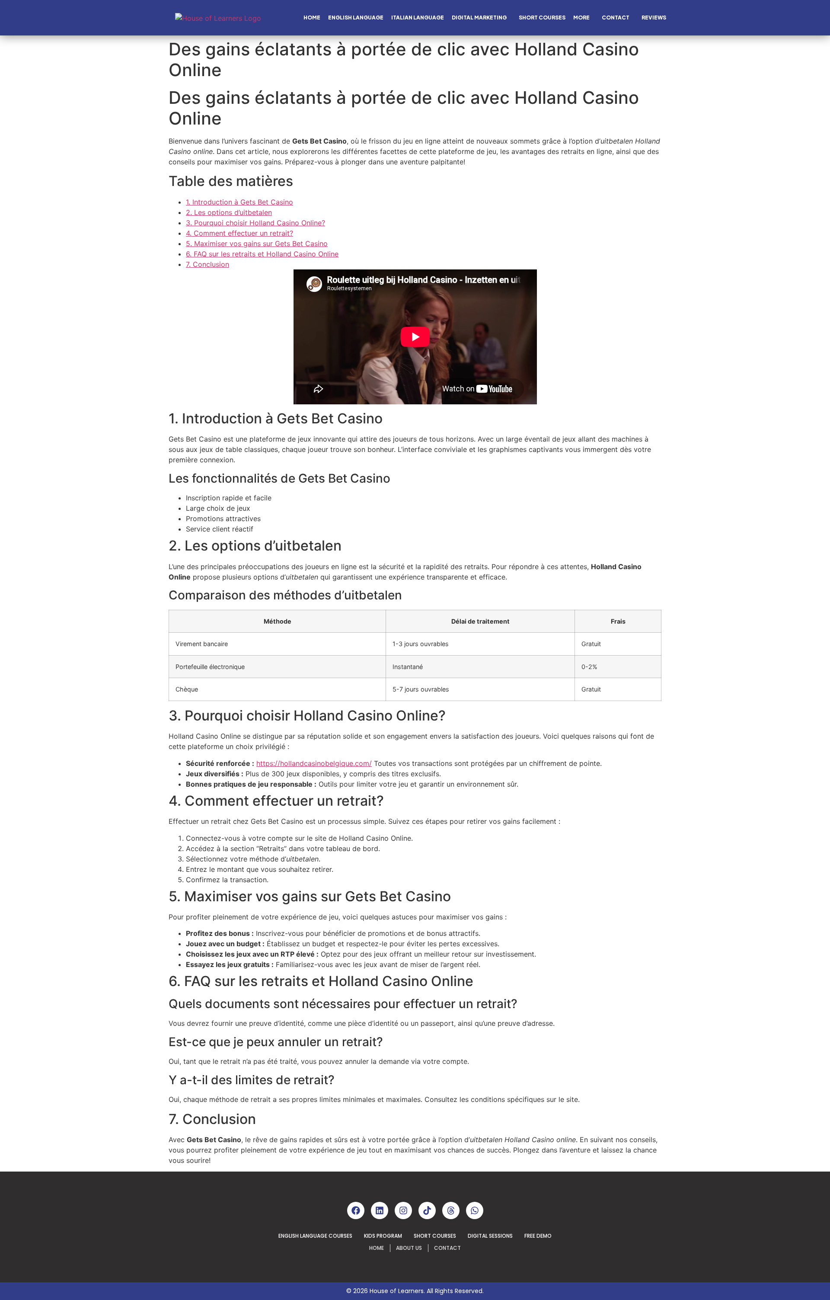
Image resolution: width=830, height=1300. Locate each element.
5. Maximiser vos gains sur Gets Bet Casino (257, 243)
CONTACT (615, 17)
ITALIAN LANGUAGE (417, 17)
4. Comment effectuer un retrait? (239, 233)
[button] (481, 17)
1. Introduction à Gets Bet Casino (239, 202)
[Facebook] (355, 1210)
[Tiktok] (427, 1210)
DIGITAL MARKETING (479, 17)
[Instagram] (403, 1210)
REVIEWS (654, 17)
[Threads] (451, 1210)
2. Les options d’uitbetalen (229, 212)
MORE (581, 17)
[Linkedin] (379, 1210)
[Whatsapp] (474, 1210)
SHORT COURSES (542, 17)
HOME (311, 17)
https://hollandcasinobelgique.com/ (314, 763)
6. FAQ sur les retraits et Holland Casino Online (262, 254)
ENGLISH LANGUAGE (355, 17)
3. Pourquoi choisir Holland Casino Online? (255, 222)
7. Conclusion (207, 264)
